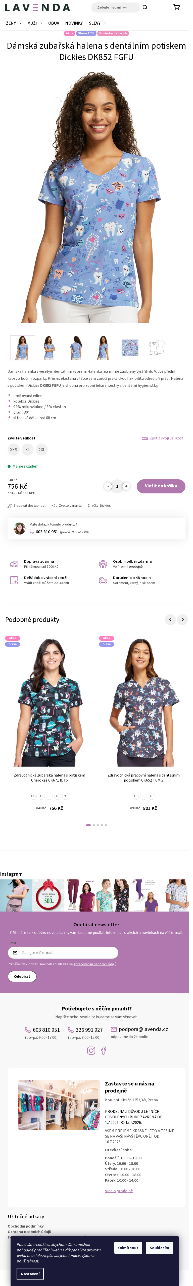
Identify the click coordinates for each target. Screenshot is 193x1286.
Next (182, 619)
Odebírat (22, 976)
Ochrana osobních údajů (29, 1232)
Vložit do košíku (161, 486)
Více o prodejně (119, 1191)
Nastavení (30, 1274)
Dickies (105, 505)
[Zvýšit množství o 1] (126, 486)
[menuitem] (13, 23)
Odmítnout (128, 1248)
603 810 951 (62, 532)
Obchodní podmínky (26, 1226)
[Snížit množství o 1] (108, 486)
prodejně (136, 566)
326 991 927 (85, 1033)
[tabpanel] (49, 727)
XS (41, 796)
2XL (65, 796)
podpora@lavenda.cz (139, 1033)
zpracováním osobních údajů (95, 964)
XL (57, 796)
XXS (33, 796)
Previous (170, 619)
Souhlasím (159, 1248)
